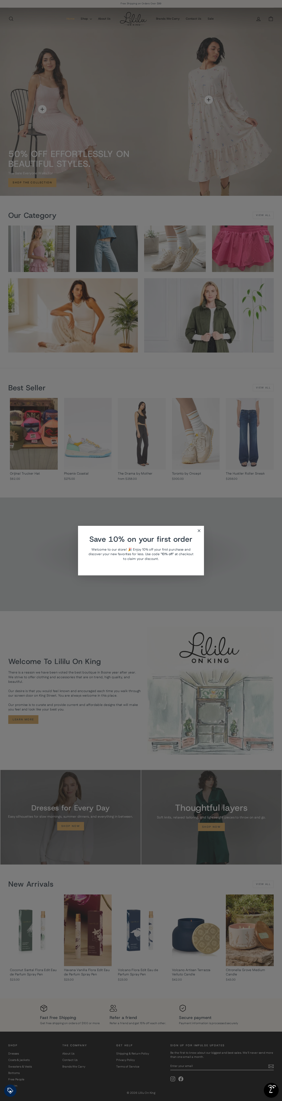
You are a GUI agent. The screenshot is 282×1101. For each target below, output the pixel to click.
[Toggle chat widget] (271, 1090)
